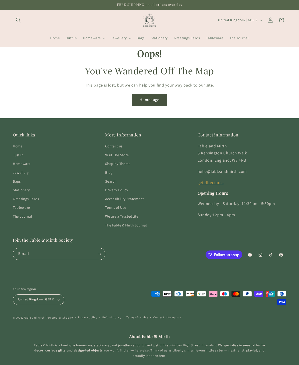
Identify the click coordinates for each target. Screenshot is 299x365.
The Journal (22, 216)
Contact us (113, 146)
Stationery (21, 190)
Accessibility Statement (124, 199)
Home (18, 146)
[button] (18, 20)
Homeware (22, 163)
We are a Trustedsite (121, 216)
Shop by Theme (118, 163)
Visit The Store (117, 155)
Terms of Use (115, 207)
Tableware (21, 207)
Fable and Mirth (34, 318)
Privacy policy (87, 318)
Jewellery (21, 172)
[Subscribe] (99, 254)
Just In (18, 155)
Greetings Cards (26, 199)
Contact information (167, 318)
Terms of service (137, 318)
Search (110, 181)
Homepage (149, 100)
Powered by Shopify (59, 318)
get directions (211, 183)
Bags (17, 181)
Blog (109, 172)
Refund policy (111, 318)
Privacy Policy (116, 190)
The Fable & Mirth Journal (126, 225)
